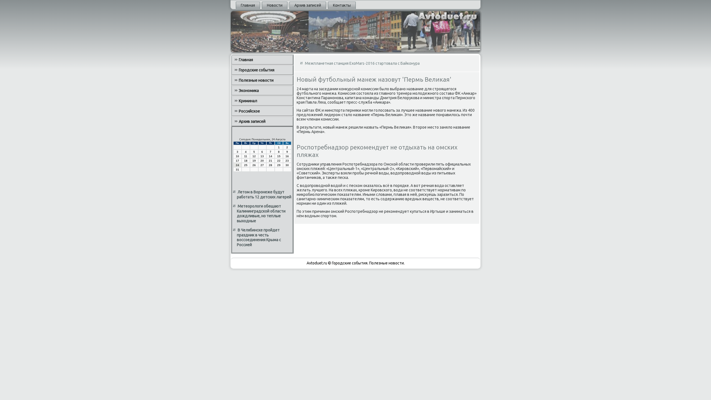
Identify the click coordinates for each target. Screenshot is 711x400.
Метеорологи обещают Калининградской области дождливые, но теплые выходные (261, 213)
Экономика (249, 90)
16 (287, 156)
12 (254, 156)
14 (270, 156)
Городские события (256, 70)
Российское (249, 111)
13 (262, 156)
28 (270, 165)
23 (287, 160)
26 (254, 165)
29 (279, 165)
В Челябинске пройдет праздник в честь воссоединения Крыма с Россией (259, 237)
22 (279, 160)
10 (237, 156)
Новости (274, 5)
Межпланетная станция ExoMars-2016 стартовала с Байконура (362, 63)
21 (270, 160)
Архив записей (307, 5)
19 (254, 160)
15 (279, 156)
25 (245, 165)
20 (262, 160)
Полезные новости (256, 80)
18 (245, 160)
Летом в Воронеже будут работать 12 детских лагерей (264, 194)
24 (237, 165)
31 (237, 169)
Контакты (342, 5)
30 (287, 165)
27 (262, 165)
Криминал (248, 101)
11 (245, 156)
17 (237, 160)
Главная (248, 5)
